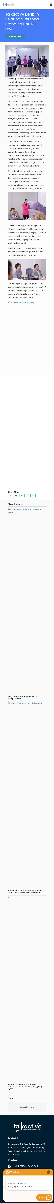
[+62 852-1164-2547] (11, 1166)
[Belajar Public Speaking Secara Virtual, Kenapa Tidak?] (27, 509)
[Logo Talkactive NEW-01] (8, 4)
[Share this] (16, 495)
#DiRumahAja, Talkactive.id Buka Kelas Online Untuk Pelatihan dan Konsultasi (25, 891)
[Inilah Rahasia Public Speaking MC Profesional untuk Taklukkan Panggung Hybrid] (27, 897)
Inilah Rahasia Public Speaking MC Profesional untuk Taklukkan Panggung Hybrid (25, 1086)
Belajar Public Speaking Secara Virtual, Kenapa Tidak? (24, 697)
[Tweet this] (21, 495)
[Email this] (10, 495)
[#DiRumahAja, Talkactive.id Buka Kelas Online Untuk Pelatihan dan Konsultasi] (27, 703)
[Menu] (51, 4)
